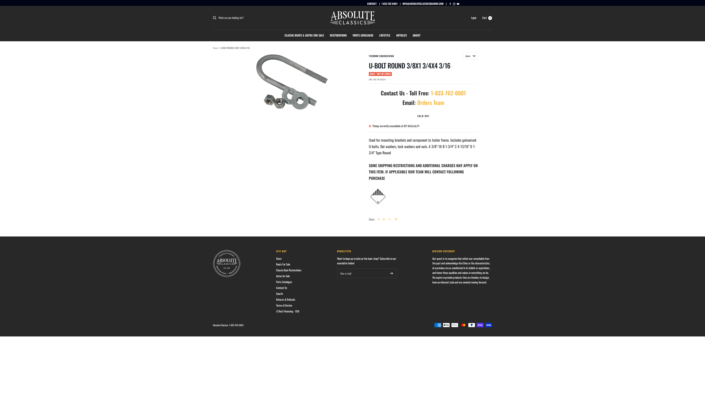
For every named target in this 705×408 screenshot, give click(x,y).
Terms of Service (284, 305)
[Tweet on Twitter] (389, 219)
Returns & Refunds (285, 299)
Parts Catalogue (363, 35)
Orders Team (430, 102)
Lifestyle (384, 35)
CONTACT (372, 4)
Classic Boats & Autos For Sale (304, 35)
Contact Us (281, 288)
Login (473, 18)
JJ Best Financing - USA (287, 311)
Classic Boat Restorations (288, 270)
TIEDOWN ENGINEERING (381, 56)
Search (279, 294)
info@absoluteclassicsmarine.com (423, 4)
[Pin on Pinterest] (384, 219)
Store (278, 258)
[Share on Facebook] (379, 219)
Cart (486, 18)
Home (215, 48)
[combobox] (246, 17)
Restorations (338, 35)
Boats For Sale (283, 264)
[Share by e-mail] (396, 219)
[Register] (391, 273)
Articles (401, 35)
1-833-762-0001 (389, 4)
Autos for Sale (283, 276)
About (416, 35)
